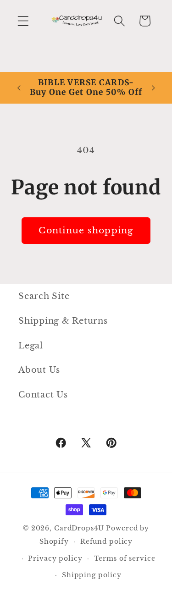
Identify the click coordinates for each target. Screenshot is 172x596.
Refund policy (106, 542)
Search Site (43, 296)
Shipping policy (92, 575)
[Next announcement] (153, 87)
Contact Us (43, 395)
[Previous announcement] (19, 87)
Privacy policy (55, 559)
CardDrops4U (79, 528)
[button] (23, 20)
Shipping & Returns (63, 321)
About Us (39, 370)
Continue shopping (86, 230)
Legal (30, 346)
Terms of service (124, 559)
